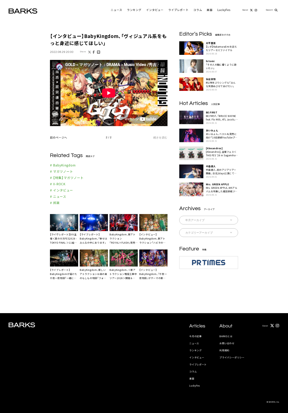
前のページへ (58, 137)
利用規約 (224, 350)
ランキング (134, 10)
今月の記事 (195, 336)
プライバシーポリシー (231, 357)
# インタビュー (61, 190)
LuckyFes (224, 10)
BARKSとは (225, 336)
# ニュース (58, 196)
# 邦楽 (55, 202)
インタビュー (155, 10)
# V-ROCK (57, 184)
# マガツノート (61, 171)
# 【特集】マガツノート (67, 177)
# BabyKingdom (63, 165)
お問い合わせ (226, 343)
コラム (197, 10)
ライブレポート (178, 10)
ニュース (116, 10)
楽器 (210, 10)
